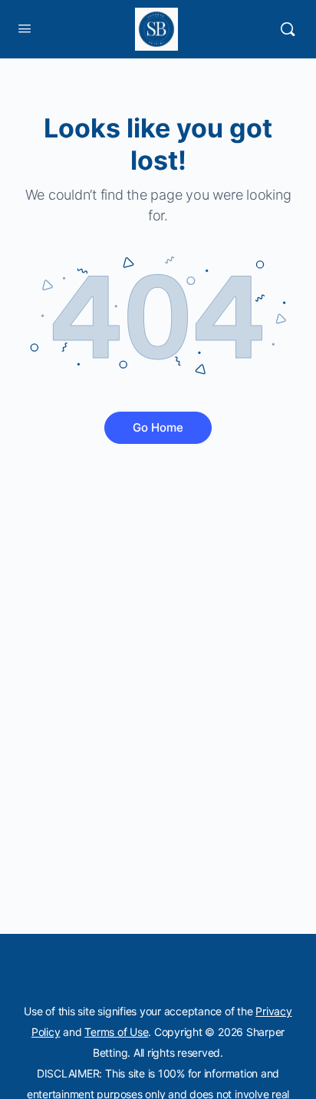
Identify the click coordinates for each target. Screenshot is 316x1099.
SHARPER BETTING (158, 967)
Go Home (158, 427)
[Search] (287, 29)
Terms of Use (116, 1031)
